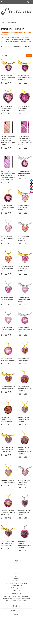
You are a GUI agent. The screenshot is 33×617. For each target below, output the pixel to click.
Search (16, 576)
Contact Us (16, 578)
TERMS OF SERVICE (16, 585)
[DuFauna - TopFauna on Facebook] (13, 606)
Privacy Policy (16, 590)
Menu (4, 2)
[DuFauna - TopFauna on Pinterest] (16, 606)
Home (2, 22)
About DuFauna (17, 581)
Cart (30, 2)
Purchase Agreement (16, 588)
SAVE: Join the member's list (9, 37)
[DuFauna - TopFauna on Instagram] (19, 606)
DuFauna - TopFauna (17, 610)
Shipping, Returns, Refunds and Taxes (16, 583)
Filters (29, 55)
